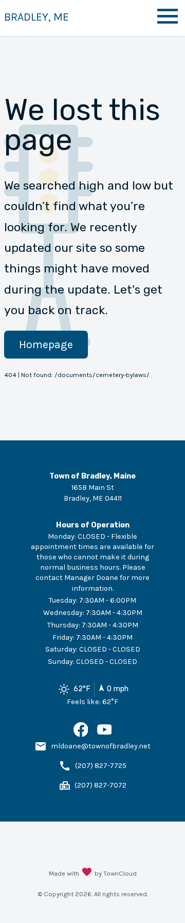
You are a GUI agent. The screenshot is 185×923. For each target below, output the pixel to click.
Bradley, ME (36, 16)
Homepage (46, 344)
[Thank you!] (87, 873)
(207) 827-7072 (100, 785)
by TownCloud (116, 873)
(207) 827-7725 (100, 765)
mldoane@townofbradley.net (101, 746)
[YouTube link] (104, 734)
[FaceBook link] (80, 734)
